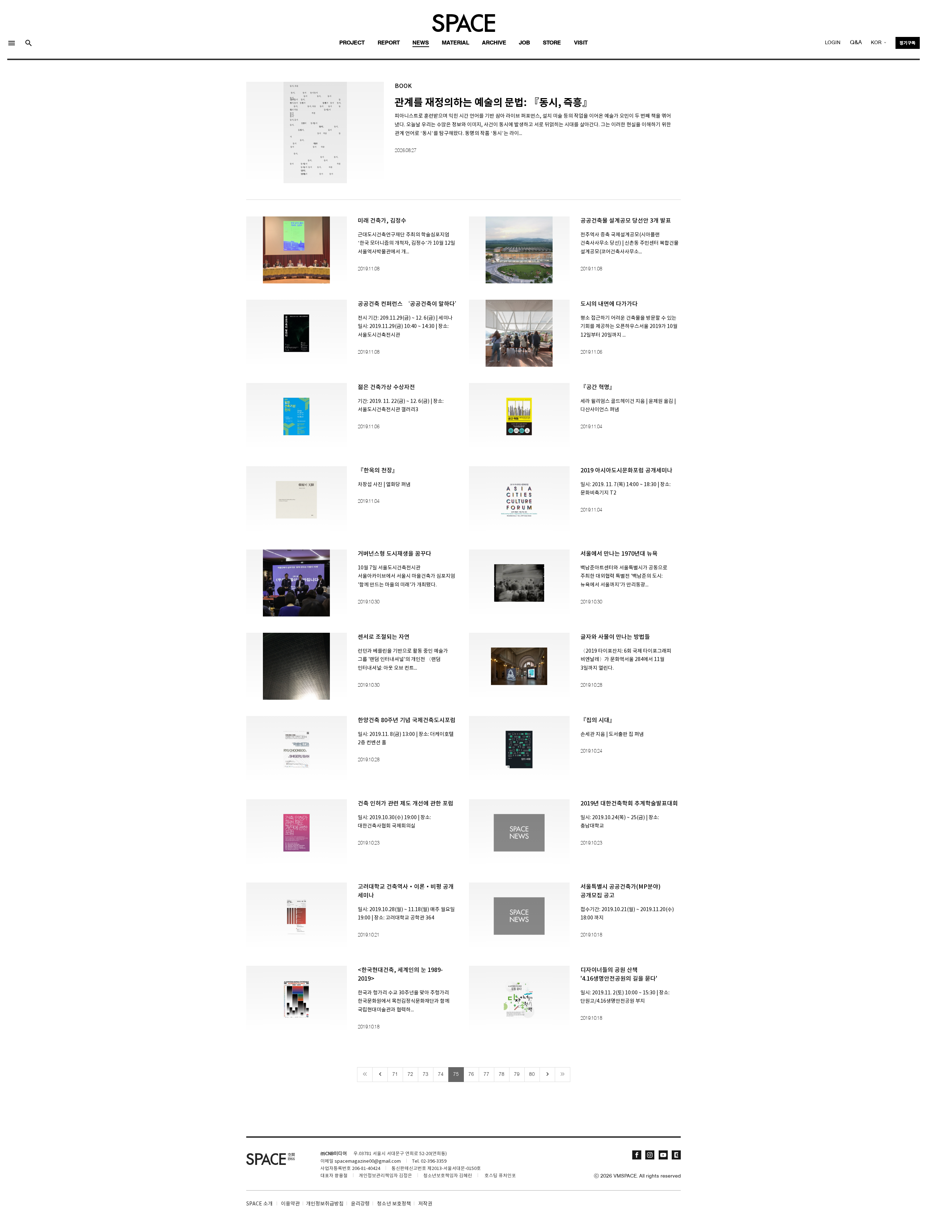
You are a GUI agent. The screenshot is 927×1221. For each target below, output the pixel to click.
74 (441, 1074)
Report (389, 43)
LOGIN (832, 43)
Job (524, 43)
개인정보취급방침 (325, 1204)
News (420, 43)
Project (352, 43)
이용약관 (290, 1204)
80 (532, 1074)
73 (425, 1074)
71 (395, 1074)
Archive (494, 43)
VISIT (581, 43)
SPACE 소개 (259, 1204)
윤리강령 (360, 1204)
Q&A (856, 42)
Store (552, 43)
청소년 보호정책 (394, 1204)
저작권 (425, 1204)
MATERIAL (455, 43)
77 (486, 1074)
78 (501, 1074)
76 (471, 1074)
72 (410, 1074)
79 (517, 1074)
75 (456, 1074)
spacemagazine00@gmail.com (368, 1161)
